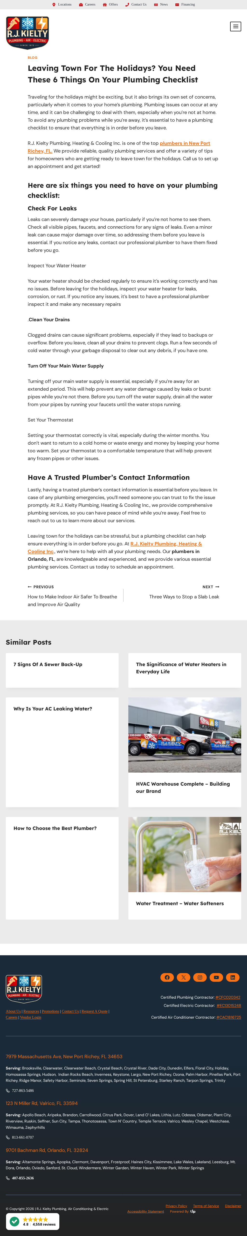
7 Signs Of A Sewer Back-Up (48, 664)
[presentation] (184, 735)
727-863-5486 (23, 1091)
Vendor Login (30, 1017)
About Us (13, 1011)
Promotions (50, 1011)
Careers (11, 1017)
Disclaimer (233, 1206)
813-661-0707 (23, 1137)
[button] (32, 1221)
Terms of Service (206, 1206)
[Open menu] (235, 26)
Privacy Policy (176, 1206)
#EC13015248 (229, 1005)
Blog (33, 57)
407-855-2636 (23, 1178)
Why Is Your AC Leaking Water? (53, 709)
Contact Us (70, 1011)
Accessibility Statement (145, 1211)
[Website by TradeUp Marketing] (205, 1211)
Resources (31, 1011)
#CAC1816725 (228, 1017)
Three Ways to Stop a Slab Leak (184, 592)
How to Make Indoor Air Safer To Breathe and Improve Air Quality (72, 596)
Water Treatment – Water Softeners (180, 903)
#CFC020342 (227, 997)
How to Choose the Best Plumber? (55, 828)
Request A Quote (95, 1011)
